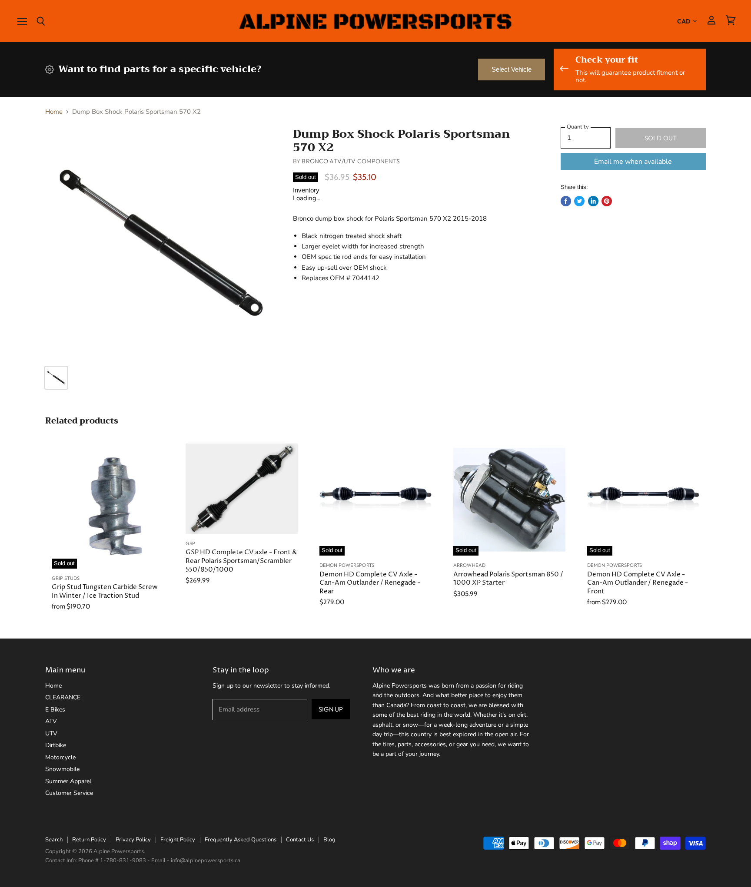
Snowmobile (62, 769)
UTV (51, 733)
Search (54, 840)
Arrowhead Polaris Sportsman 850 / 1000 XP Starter (508, 579)
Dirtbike (55, 745)
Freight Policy (177, 840)
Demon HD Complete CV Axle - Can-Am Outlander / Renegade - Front (637, 583)
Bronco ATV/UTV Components (351, 161)
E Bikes (55, 709)
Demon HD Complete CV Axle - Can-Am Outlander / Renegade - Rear (369, 583)
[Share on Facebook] (566, 201)
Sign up (331, 709)
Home (54, 112)
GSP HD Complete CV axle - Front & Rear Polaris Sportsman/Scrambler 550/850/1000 (241, 561)
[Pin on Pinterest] (606, 201)
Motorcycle (60, 757)
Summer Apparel (68, 781)
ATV (51, 721)
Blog (329, 840)
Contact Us (300, 840)
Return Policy (89, 840)
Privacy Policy (133, 840)
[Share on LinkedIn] (593, 201)
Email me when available (633, 161)
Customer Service (69, 793)
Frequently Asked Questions (240, 840)
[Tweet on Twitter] (579, 201)
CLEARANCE (62, 697)
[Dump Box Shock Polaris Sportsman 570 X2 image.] (160, 242)
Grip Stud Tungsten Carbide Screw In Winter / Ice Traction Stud (105, 591)
